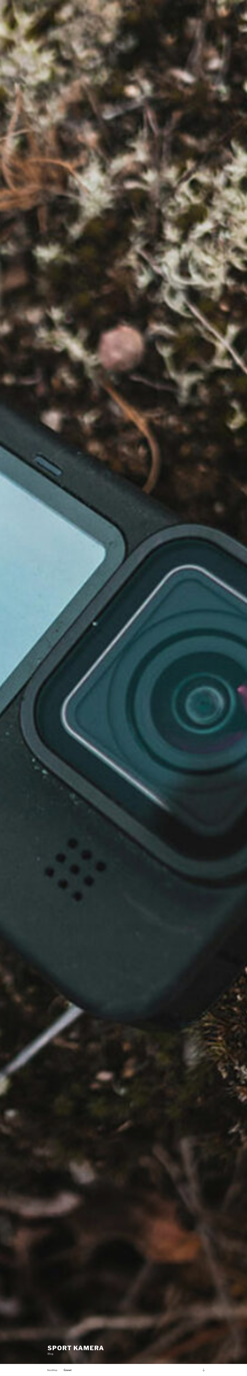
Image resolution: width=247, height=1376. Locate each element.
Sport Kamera (76, 1348)
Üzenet (68, 1370)
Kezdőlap (52, 1370)
